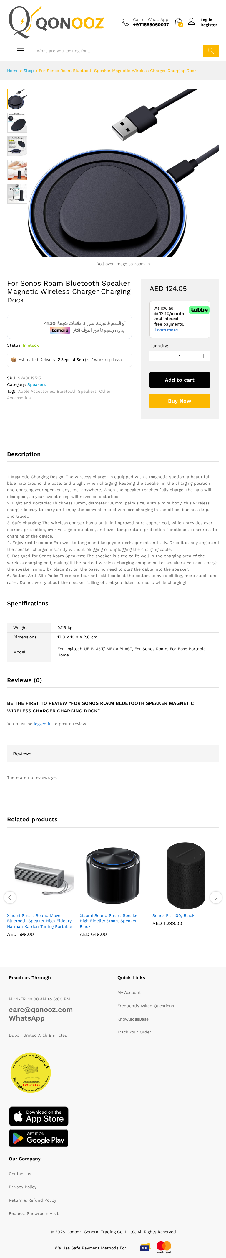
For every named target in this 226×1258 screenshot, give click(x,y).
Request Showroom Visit (34, 1213)
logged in (43, 723)
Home (13, 70)
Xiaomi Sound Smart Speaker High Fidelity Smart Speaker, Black (109, 920)
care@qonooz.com (41, 1009)
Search (211, 51)
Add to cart (180, 380)
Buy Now (179, 401)
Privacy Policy (22, 1187)
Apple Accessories (36, 391)
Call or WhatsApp (150, 19)
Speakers (36, 384)
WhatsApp (27, 1018)
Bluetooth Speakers (77, 391)
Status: (14, 345)
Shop (29, 70)
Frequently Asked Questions (145, 1005)
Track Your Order (134, 1032)
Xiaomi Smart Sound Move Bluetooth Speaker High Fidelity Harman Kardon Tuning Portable (39, 920)
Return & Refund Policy (32, 1200)
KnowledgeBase (133, 1019)
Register (208, 24)
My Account (129, 992)
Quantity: (158, 346)
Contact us (20, 1173)
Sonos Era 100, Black (173, 915)
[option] (17, 99)
